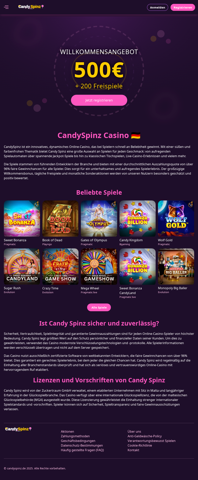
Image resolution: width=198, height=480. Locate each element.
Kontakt (133, 450)
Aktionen (67, 431)
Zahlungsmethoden (75, 436)
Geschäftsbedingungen (78, 441)
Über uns (134, 431)
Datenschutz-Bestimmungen (82, 445)
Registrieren (183, 7)
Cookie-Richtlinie (140, 445)
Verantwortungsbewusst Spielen (152, 441)
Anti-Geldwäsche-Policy (145, 436)
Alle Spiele (99, 307)
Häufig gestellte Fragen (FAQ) (82, 450)
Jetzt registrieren (99, 100)
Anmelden (157, 7)
